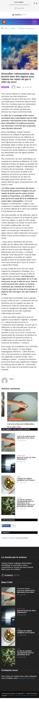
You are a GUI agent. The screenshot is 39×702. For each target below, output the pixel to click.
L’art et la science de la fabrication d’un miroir (26, 437)
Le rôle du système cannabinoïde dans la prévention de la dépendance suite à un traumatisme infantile (26, 503)
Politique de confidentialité (29, 695)
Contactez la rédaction (8, 538)
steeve (19, 87)
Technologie (21, 455)
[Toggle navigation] (4, 22)
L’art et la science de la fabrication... (15, 424)
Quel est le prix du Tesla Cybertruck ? (19, 4)
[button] (34, 3)
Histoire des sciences (10, 419)
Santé (18, 476)
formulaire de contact (26, 678)
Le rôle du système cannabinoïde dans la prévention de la (25, 653)
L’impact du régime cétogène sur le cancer (26, 479)
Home (5, 28)
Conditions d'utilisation (14, 695)
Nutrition (13, 28)
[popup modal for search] (35, 22)
